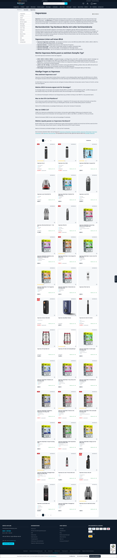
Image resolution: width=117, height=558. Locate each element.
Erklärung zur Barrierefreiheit (37, 541)
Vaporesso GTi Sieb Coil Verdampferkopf (66, 348)
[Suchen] (66, 3)
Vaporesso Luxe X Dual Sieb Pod (44, 194)
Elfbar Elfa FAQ (63, 536)
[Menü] (115, 544)
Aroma (21, 31)
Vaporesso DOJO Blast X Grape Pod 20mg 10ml (46, 442)
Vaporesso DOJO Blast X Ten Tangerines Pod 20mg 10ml (45, 287)
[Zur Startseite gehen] (23, 3)
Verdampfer (22, 25)
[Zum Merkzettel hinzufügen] (54, 161)
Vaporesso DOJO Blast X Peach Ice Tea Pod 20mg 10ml (66, 411)
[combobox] (54, 3)
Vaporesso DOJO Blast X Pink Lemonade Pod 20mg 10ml (87, 411)
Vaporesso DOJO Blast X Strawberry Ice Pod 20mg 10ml (87, 380)
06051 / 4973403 (6, 531)
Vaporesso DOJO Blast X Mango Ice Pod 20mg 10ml (87, 442)
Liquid (21, 17)
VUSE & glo (22, 29)
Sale (21, 38)
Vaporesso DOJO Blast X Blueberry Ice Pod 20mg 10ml (45, 380)
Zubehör (22, 35)
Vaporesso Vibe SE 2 (62, 225)
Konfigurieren (72, 556)
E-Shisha (22, 15)
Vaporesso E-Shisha (75, 132)
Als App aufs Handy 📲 (64, 541)
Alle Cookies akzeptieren (95, 556)
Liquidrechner (63, 530)
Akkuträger (22, 23)
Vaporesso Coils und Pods (49, 133)
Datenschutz (33, 534)
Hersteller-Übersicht (89, 133)
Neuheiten (22, 40)
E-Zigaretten (22, 13)
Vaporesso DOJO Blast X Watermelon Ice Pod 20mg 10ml (66, 287)
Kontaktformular (12, 540)
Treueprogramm (34, 539)
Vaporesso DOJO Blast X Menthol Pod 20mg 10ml (66, 195)
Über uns (61, 539)
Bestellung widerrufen (8, 543)
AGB (32, 532)
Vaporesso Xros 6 (41, 163)
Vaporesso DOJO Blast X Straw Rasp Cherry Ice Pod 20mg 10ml (86, 226)
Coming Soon (22, 42)
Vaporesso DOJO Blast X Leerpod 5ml (87, 163)
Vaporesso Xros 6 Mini (63, 163)
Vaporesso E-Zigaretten (65, 132)
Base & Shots (22, 33)
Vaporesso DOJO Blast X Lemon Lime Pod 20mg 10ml (88, 256)
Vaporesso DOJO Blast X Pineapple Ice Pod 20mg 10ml (66, 504)
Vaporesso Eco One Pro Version (86, 317)
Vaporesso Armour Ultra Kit (85, 472)
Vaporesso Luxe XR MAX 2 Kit (43, 503)
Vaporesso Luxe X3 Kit (84, 194)
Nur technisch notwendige (82, 556)
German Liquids (23, 21)
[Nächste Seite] (48, 140)
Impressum (33, 528)
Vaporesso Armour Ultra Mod (43, 317)
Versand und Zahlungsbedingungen (38, 530)
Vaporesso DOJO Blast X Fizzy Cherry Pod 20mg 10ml (67, 380)
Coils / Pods (22, 27)
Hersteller (62, 528)
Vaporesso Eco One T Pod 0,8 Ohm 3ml (66, 472)
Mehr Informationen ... (52, 556)
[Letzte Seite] (51, 140)
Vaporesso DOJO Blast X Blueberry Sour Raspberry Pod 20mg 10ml (45, 256)
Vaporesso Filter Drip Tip (84, 287)
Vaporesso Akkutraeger (86, 132)
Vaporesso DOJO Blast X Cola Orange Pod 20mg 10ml (67, 256)
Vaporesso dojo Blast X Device (64, 317)
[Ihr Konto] (87, 3)
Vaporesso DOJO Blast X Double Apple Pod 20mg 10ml (87, 349)
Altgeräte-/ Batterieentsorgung (37, 543)
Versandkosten (55, 552)
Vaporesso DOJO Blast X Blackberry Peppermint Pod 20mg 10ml (44, 411)
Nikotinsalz (22, 19)
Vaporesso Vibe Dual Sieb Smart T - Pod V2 (45, 226)
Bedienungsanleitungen (65, 534)
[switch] (113, 552)
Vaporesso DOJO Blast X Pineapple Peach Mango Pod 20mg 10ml (45, 473)
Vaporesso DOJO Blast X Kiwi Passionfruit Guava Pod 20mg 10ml (67, 442)
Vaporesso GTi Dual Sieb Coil (43, 348)
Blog (61, 532)
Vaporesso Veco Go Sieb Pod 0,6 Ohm (87, 503)
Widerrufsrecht (34, 536)
